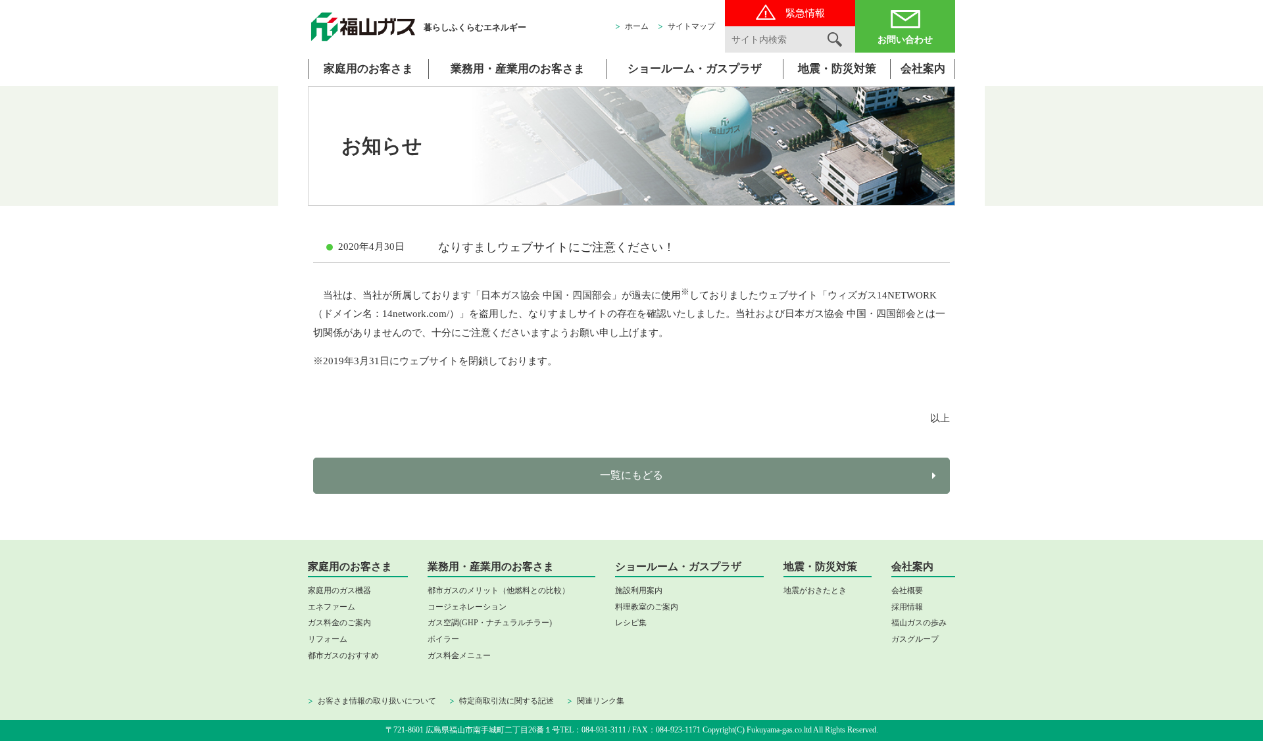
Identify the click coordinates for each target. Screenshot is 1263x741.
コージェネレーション (467, 606)
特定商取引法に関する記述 (506, 700)
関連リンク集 (600, 700)
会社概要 (907, 590)
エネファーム (331, 606)
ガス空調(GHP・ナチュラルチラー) (490, 622)
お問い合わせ (905, 40)
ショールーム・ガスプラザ (695, 68)
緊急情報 (805, 13)
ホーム (637, 26)
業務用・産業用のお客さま (518, 68)
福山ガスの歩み (919, 622)
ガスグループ (915, 639)
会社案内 (923, 68)
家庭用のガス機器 (339, 590)
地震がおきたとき (815, 590)
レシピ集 (631, 622)
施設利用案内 (638, 590)
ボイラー (443, 639)
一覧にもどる (631, 475)
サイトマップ (691, 26)
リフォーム (327, 639)
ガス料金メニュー (459, 655)
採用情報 (907, 606)
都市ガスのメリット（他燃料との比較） (499, 590)
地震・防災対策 (837, 68)
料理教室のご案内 (646, 606)
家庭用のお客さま (368, 68)
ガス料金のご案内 (339, 622)
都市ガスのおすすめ (343, 655)
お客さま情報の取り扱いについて (377, 700)
